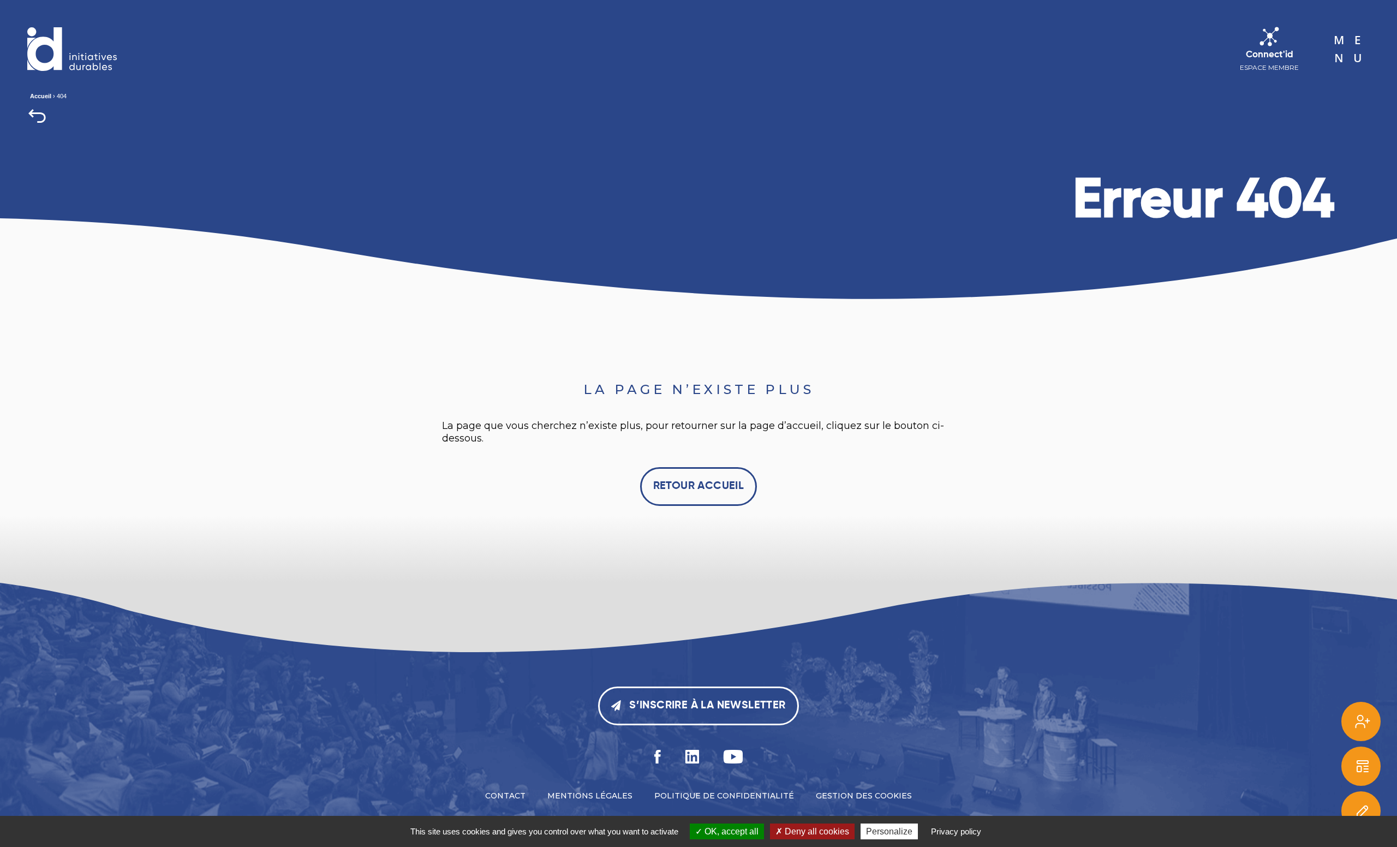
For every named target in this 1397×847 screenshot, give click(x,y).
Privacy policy (956, 831)
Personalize (889, 831)
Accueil (40, 96)
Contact (505, 796)
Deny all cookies (816, 831)
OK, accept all (730, 831)
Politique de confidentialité (724, 796)
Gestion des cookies (864, 796)
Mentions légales (589, 796)
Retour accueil (698, 486)
